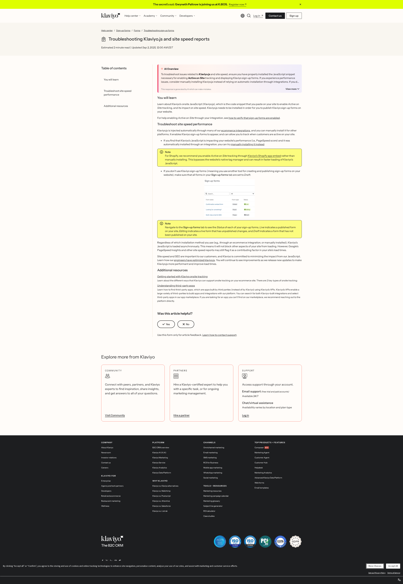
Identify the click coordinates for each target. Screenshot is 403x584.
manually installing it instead (247, 144)
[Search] (249, 16)
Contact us (275, 15)
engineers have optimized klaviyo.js (194, 260)
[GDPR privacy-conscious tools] (295, 541)
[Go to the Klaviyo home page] (110, 16)
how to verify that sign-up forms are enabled (254, 117)
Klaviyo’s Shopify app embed (264, 155)
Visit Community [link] (115, 415)
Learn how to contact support (219, 334)
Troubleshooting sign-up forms (159, 30)
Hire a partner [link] (181, 415)
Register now (236, 4)
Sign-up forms (123, 30)
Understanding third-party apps (176, 285)
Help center (107, 30)
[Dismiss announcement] (300, 4)
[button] (229, 198)
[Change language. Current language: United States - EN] (242, 16)
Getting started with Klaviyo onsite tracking (182, 276)
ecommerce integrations (235, 130)
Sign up (293, 15)
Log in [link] (245, 415)
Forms (137, 30)
